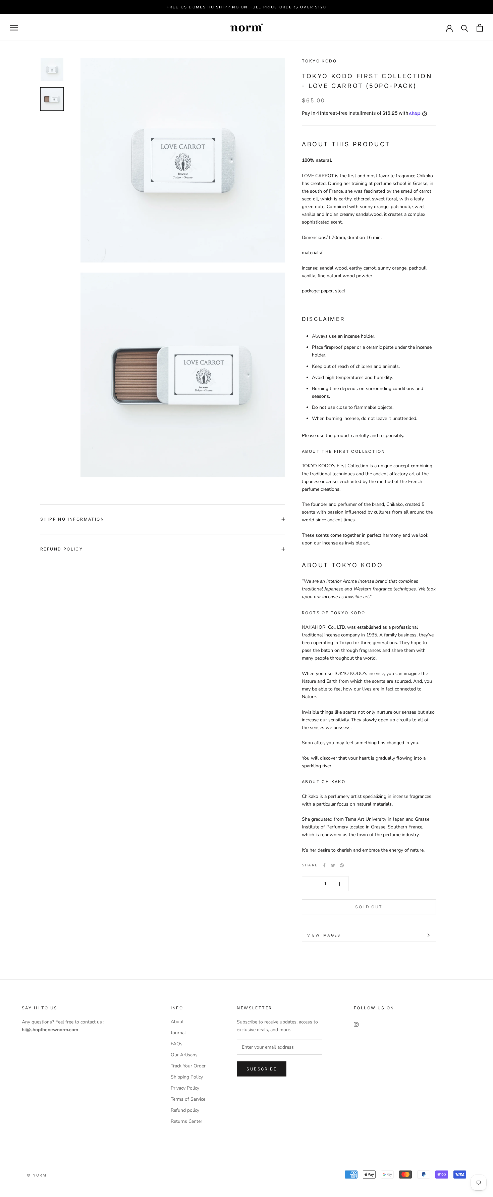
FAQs (176, 1044)
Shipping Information (72, 519)
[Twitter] (333, 865)
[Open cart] (480, 28)
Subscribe (261, 1068)
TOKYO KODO (319, 60)
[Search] (464, 27)
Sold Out (368, 907)
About (177, 1021)
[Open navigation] (14, 28)
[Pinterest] (342, 865)
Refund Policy (61, 549)
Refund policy (185, 1110)
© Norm (37, 1175)
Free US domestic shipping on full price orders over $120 (246, 7)
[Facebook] (324, 865)
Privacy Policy (185, 1088)
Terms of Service (188, 1099)
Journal (178, 1033)
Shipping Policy (187, 1077)
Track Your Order (188, 1066)
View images (323, 935)
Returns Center (186, 1121)
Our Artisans (184, 1055)
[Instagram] (356, 1024)
